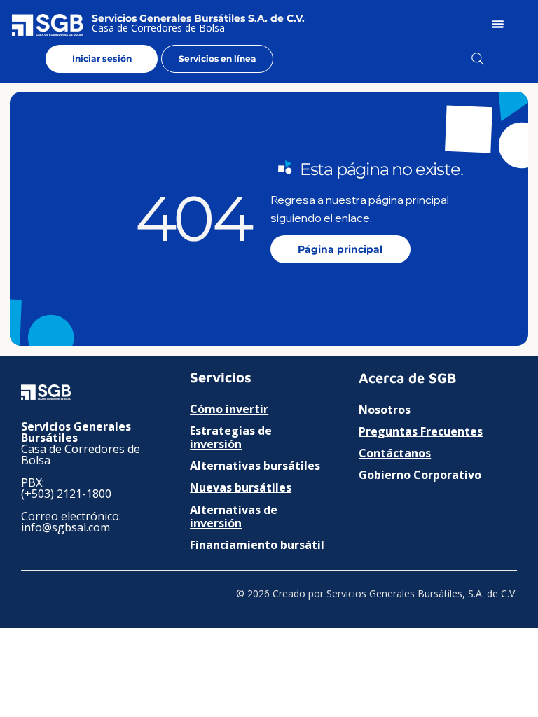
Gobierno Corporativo (420, 474)
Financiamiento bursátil (257, 544)
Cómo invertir (229, 409)
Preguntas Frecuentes (421, 431)
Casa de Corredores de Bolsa (158, 27)
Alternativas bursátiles (255, 465)
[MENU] (498, 24)
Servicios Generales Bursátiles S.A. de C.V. (198, 18)
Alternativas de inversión (233, 516)
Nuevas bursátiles (240, 487)
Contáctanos (395, 453)
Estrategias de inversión (231, 437)
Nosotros (385, 409)
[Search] (477, 59)
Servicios (220, 377)
